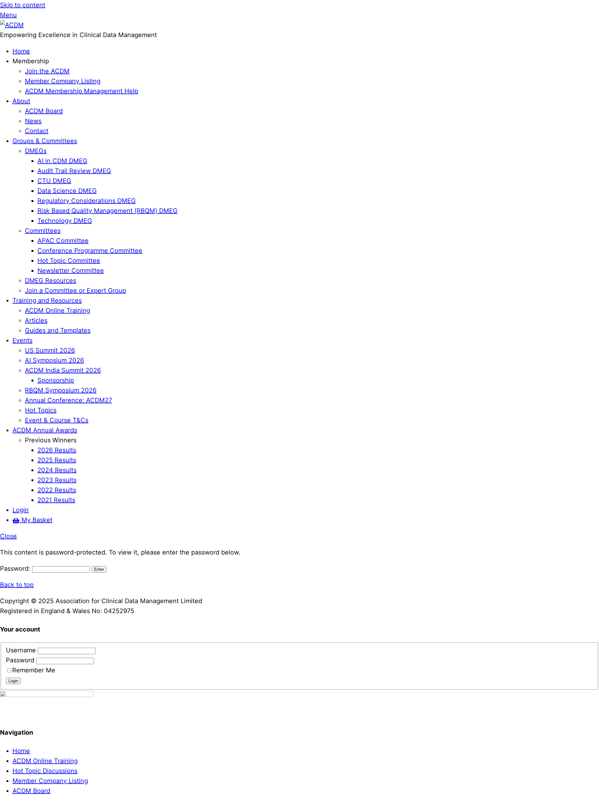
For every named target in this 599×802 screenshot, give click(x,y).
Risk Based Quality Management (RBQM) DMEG (107, 210)
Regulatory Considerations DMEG (86, 200)
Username (22, 650)
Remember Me (33, 670)
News (33, 121)
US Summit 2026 (50, 350)
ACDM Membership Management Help (81, 91)
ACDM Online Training (57, 310)
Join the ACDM (47, 71)
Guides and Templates (57, 330)
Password (21, 660)
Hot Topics (40, 410)
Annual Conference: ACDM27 (68, 400)
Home (21, 51)
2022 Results (56, 490)
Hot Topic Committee (68, 260)
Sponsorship (55, 380)
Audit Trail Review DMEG (74, 171)
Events (22, 340)
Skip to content (22, 5)
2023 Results (56, 480)
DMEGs (35, 151)
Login (20, 510)
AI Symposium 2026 (54, 360)
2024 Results (56, 470)
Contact (36, 131)
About (21, 101)
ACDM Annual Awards (44, 430)
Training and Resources (47, 300)
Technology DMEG (64, 220)
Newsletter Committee (70, 270)
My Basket (36, 520)
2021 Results (56, 500)
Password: (16, 568)
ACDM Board (44, 111)
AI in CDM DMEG (62, 161)
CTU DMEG (54, 181)
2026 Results (56, 450)
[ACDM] (12, 25)
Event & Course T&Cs (56, 420)
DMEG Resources (50, 280)
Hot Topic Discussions (44, 771)
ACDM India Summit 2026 (63, 370)
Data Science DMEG (67, 190)
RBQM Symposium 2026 (60, 390)
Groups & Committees (44, 141)
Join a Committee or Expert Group (75, 290)
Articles (36, 320)
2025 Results (56, 460)
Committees (43, 230)
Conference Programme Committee (89, 250)
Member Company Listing (62, 81)
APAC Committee (63, 240)
